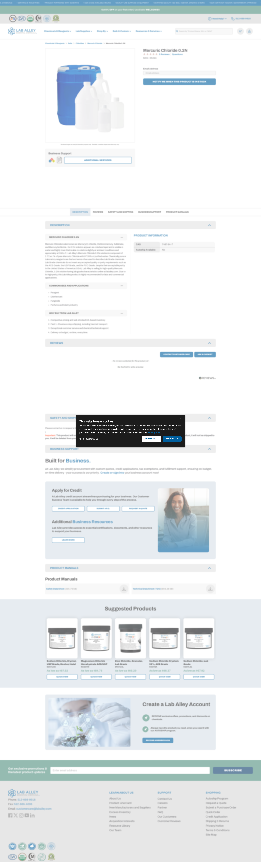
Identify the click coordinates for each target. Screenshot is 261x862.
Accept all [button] (172, 439)
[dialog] (130, 431)
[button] (88, 439)
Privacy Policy (155, 432)
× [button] (180, 418)
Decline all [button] (151, 439)
